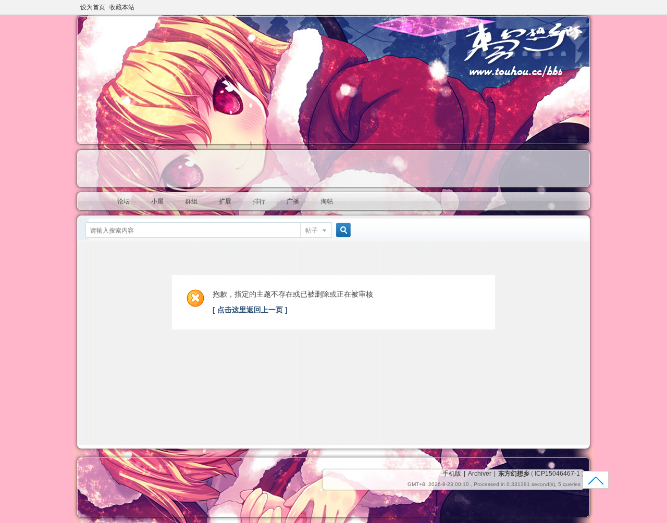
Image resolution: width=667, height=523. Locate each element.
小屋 (157, 201)
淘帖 (326, 201)
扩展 (225, 201)
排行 (259, 201)
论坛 (123, 201)
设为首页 (92, 7)
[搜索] (342, 230)
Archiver (479, 473)
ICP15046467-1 (557, 473)
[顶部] (595, 483)
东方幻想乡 (513, 473)
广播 (293, 201)
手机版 (451, 473)
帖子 (311, 230)
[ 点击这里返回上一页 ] (250, 309)
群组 (191, 201)
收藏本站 (121, 7)
